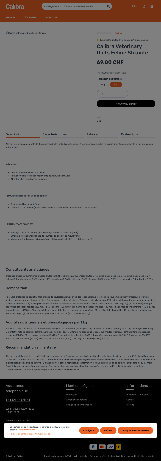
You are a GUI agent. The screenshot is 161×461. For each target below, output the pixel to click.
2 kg (103, 84)
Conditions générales (76, 399)
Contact (130, 399)
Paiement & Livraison (137, 394)
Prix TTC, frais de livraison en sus (111, 73)
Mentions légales (42, 434)
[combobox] (83, 6)
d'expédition (90, 456)
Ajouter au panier (126, 103)
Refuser (108, 430)
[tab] (23, 134)
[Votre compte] (144, 6)
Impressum (71, 394)
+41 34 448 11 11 (18, 400)
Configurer (89, 430)
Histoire (130, 404)
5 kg (116, 84)
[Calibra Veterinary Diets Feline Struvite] (48, 55)
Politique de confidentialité (79, 404)
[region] (48, 55)
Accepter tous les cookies (135, 430)
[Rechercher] (108, 6)
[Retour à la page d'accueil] (15, 6)
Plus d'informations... (27, 430)
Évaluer (118, 33)
